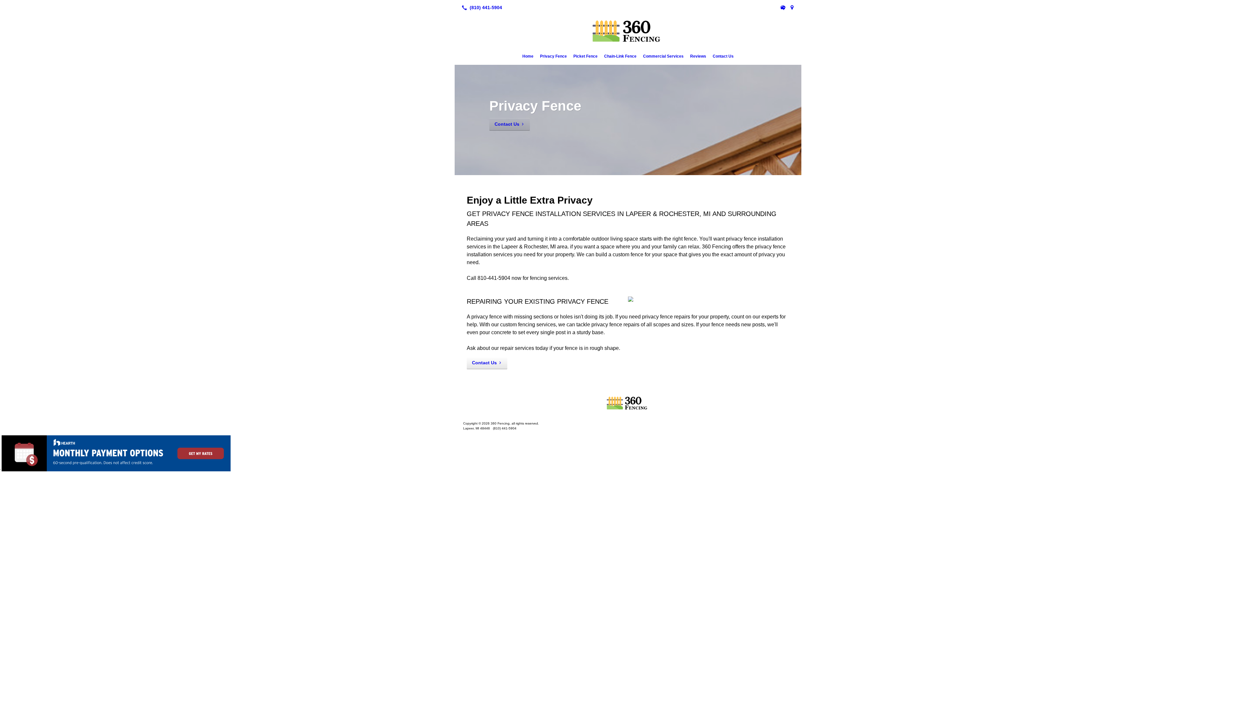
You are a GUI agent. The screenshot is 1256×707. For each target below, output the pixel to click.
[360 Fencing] (628, 403)
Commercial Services (663, 56)
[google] (792, 7)
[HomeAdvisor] (783, 7)
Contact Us (723, 56)
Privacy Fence (553, 56)
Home (527, 56)
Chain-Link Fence (620, 56)
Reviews (698, 56)
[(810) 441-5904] (480, 7)
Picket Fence (585, 56)
